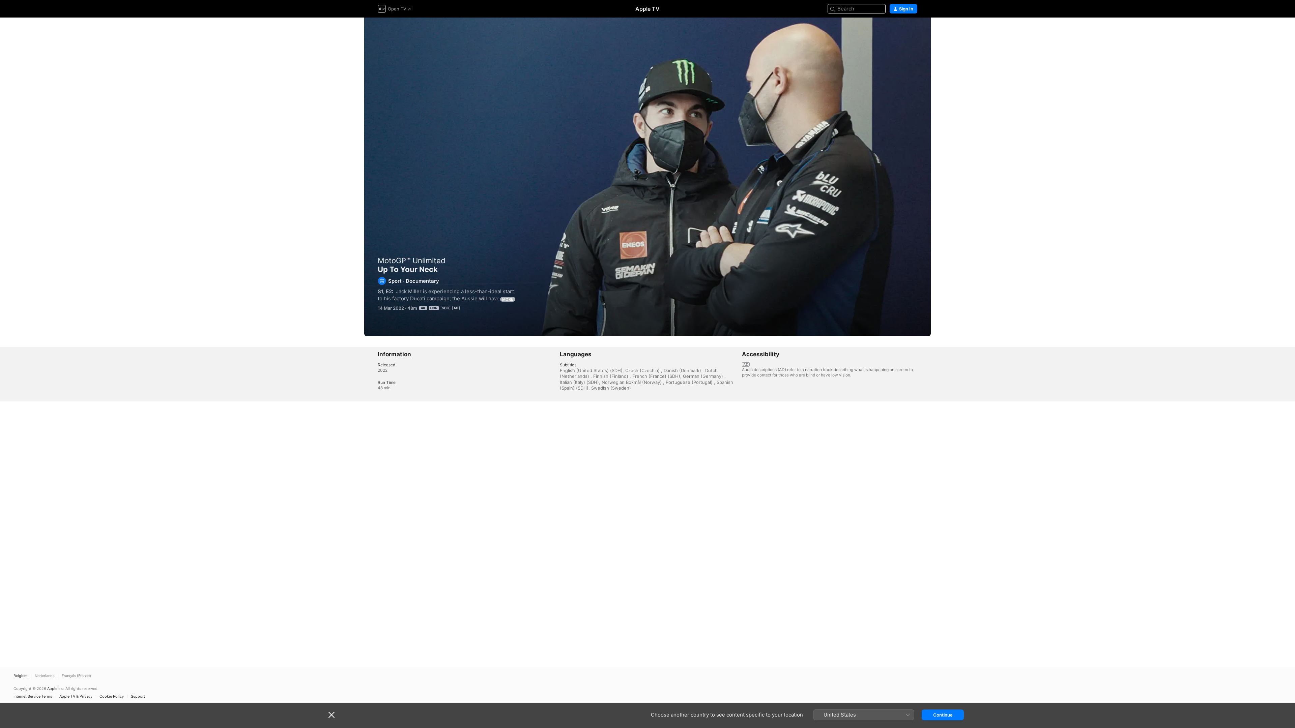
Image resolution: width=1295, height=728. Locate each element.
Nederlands (45, 676)
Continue (943, 715)
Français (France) (76, 676)
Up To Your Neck (647, 177)
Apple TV (647, 8)
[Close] (331, 715)
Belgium (20, 676)
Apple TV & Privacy (75, 696)
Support (138, 696)
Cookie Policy (111, 696)
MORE (507, 299)
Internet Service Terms (32, 696)
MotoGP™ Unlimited (411, 260)
